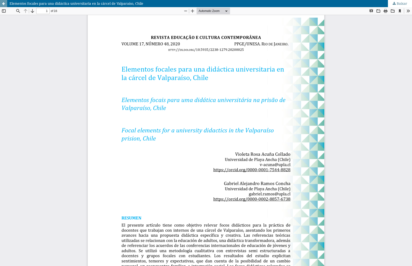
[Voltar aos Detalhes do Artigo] (3, 3)
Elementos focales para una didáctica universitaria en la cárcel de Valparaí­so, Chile (76, 3)
